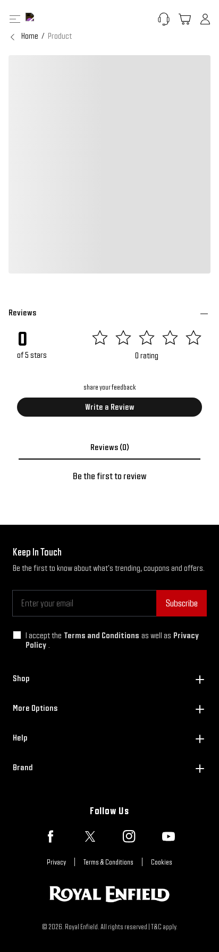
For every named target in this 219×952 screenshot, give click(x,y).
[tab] (109, 447)
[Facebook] (50, 836)
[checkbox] (17, 635)
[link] (60, 36)
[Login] (205, 19)
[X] (89, 836)
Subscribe (181, 603)
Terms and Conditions (101, 635)
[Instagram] (129, 836)
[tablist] (109, 447)
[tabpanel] (109, 476)
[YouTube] (168, 836)
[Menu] (15, 19)
